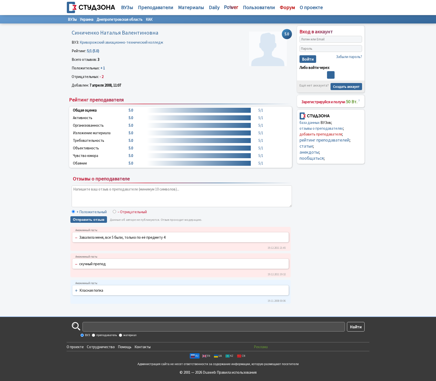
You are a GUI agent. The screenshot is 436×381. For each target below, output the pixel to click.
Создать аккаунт (346, 86)
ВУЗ (87, 335)
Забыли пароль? (349, 56)
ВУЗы (127, 7)
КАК (149, 19)
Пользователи (259, 7)
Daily (214, 7)
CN (243, 356)
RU (197, 356)
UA (220, 356)
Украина (86, 19)
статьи (306, 146)
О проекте (75, 346)
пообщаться (311, 158)
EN (208, 356)
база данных (309, 122)
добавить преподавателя (320, 134)
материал (130, 335)
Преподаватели (155, 7)
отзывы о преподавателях (321, 128)
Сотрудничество (101, 346)
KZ (231, 356)
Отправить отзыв (88, 219)
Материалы (191, 7)
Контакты (142, 346)
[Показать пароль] (357, 49)
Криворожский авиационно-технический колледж (121, 42)
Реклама (261, 346)
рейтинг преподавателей (324, 140)
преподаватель (106, 335)
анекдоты (309, 152)
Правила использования (237, 372)
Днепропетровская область (120, 19)
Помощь (124, 346)
